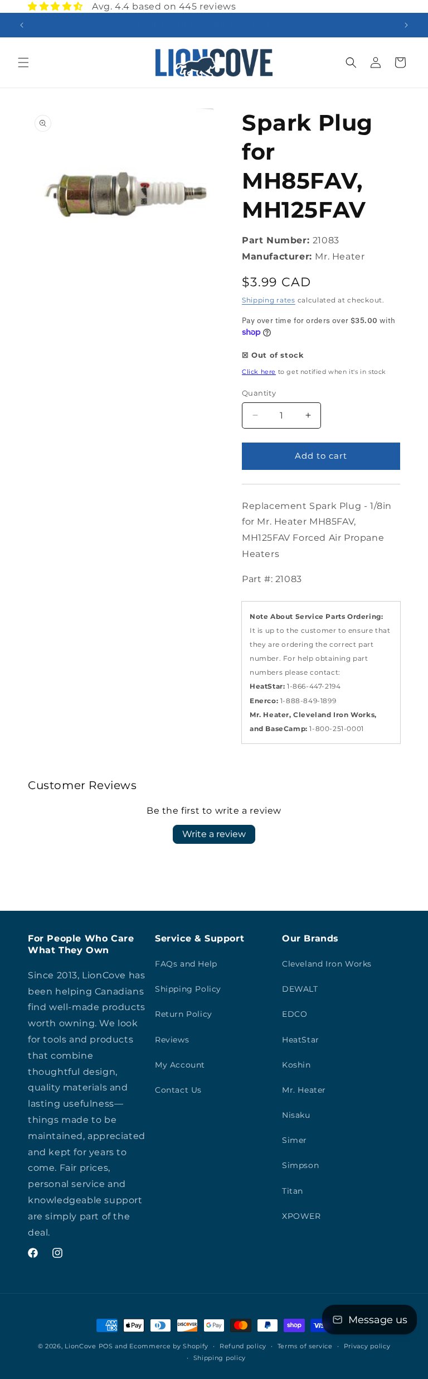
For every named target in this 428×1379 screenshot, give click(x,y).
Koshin (296, 1065)
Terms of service (305, 1346)
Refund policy (243, 1346)
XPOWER (301, 1216)
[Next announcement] (406, 25)
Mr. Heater (304, 1090)
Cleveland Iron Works (327, 964)
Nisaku (296, 1115)
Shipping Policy (188, 989)
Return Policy (183, 1014)
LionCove (80, 1346)
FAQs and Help (186, 964)
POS (106, 1346)
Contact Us (178, 1090)
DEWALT (300, 989)
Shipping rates (268, 300)
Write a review (214, 834)
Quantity (259, 392)
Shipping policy (219, 1358)
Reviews (172, 1040)
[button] (23, 62)
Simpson (300, 1165)
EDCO (294, 1014)
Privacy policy (367, 1346)
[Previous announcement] (21, 25)
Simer (294, 1140)
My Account (180, 1065)
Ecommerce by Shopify (168, 1346)
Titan (292, 1191)
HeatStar (300, 1040)
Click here (259, 372)
